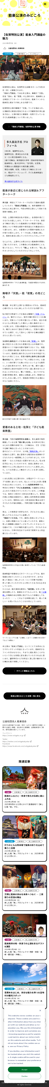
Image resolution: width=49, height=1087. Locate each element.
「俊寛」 (34, 341)
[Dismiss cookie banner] (40, 1010)
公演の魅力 (21, 54)
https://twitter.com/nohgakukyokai (16, 741)
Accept (24, 1069)
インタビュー (34, 54)
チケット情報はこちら (25, 671)
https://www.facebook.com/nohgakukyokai (19, 746)
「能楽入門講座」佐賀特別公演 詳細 (25, 126)
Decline (25, 1076)
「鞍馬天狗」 (33, 451)
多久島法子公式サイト (14, 181)
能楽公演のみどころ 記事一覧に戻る (25, 696)
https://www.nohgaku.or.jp (13, 735)
